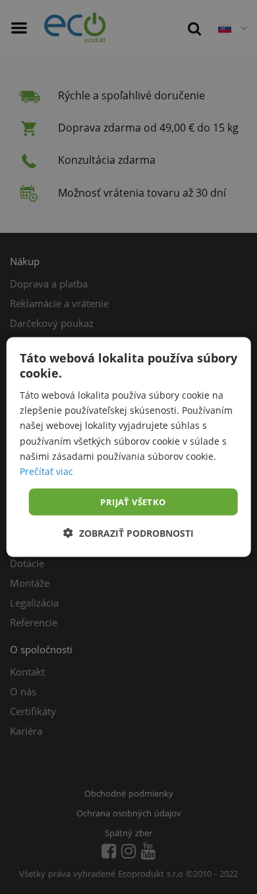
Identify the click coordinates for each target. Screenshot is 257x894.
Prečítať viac (46, 470)
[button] (128, 533)
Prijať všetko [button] (132, 501)
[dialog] (129, 447)
